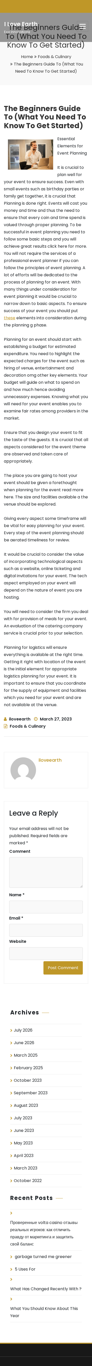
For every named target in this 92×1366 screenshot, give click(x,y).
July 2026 (23, 1030)
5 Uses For (25, 1269)
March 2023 (25, 1168)
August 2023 (26, 1105)
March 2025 (26, 1055)
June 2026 (24, 1043)
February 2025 (28, 1068)
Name (17, 895)
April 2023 (23, 1156)
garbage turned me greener (43, 1257)
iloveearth (19, 719)
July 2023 (23, 1118)
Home (27, 57)
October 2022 (28, 1181)
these (9, 318)
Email (16, 918)
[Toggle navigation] (82, 26)
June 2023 (24, 1130)
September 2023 (31, 1093)
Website (17, 941)
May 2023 (23, 1143)
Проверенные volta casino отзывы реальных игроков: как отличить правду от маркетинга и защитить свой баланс (44, 1233)
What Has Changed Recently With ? (46, 1289)
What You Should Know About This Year (44, 1312)
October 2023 (28, 1080)
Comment (19, 851)
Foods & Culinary (54, 57)
